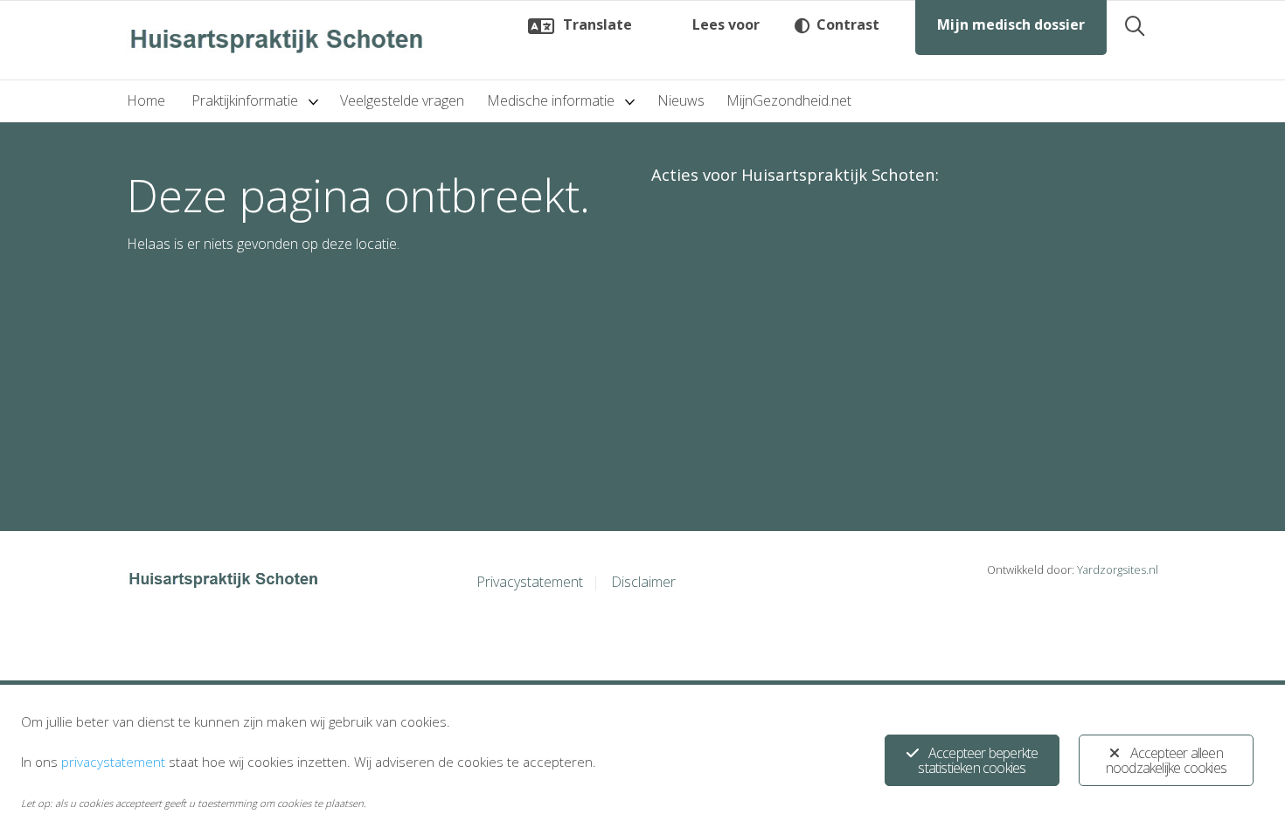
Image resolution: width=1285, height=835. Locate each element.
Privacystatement (529, 581)
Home (146, 100)
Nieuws (681, 100)
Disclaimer (643, 581)
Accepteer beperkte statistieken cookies (978, 760)
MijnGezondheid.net (788, 100)
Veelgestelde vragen (402, 100)
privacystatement (113, 761)
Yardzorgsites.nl (1117, 569)
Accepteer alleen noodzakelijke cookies (1166, 760)
